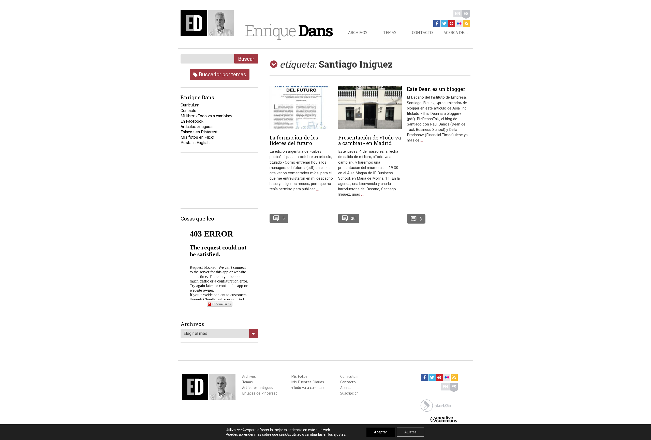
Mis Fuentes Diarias (307, 381)
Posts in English (195, 142)
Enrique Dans (221, 304)
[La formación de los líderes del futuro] (301, 107)
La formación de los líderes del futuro (294, 140)
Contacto (422, 32)
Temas (389, 32)
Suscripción (349, 393)
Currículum (349, 376)
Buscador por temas (222, 74)
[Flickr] (459, 23)
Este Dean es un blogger (436, 89)
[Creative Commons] (443, 418)
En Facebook (192, 121)
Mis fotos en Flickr (197, 137)
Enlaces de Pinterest (259, 393)
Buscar (246, 59)
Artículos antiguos (197, 126)
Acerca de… (455, 32)
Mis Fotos (299, 376)
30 (353, 218)
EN (457, 13)
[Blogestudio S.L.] (436, 405)
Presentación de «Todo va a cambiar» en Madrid (369, 140)
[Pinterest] (451, 23)
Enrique (288, 30)
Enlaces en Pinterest (199, 132)
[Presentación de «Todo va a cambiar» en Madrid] (370, 107)
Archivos (357, 32)
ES (466, 13)
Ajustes (410, 432)
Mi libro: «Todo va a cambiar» (206, 116)
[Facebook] (436, 23)
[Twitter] (444, 23)
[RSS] (466, 23)
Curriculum (190, 105)
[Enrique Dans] (209, 23)
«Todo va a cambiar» (307, 387)
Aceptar (380, 432)
